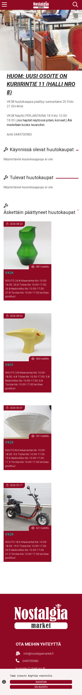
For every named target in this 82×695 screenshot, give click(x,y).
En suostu (41, 686)
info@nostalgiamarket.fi (38, 653)
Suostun (41, 681)
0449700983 (30, 661)
